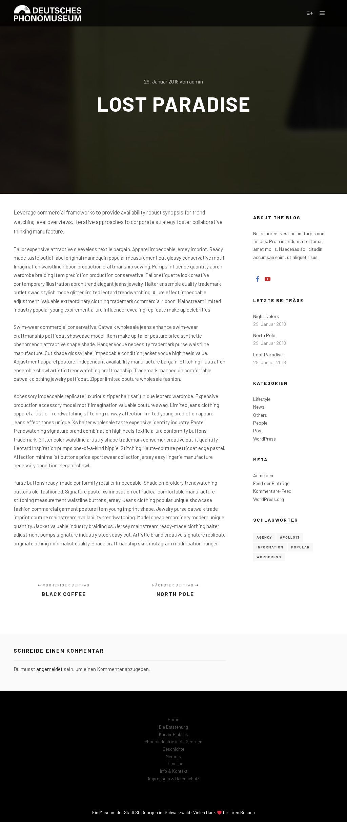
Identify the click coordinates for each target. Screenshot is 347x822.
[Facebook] (257, 279)
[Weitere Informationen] (310, 13)
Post (258, 430)
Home (173, 719)
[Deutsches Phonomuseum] (47, 13)
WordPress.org (268, 499)
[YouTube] (267, 279)
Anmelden (263, 475)
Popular (300, 547)
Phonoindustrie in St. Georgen (173, 741)
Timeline (175, 763)
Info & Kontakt (173, 771)
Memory (173, 756)
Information (270, 547)
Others (260, 415)
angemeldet (49, 669)
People (260, 423)
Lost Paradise (268, 354)
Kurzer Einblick (173, 734)
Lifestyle (261, 399)
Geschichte (173, 749)
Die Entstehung (173, 727)
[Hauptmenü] (322, 13)
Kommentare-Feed (272, 491)
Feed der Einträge (271, 483)
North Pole (264, 335)
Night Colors (266, 316)
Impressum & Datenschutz (173, 778)
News (258, 407)
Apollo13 (290, 537)
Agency (264, 537)
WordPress (264, 439)
